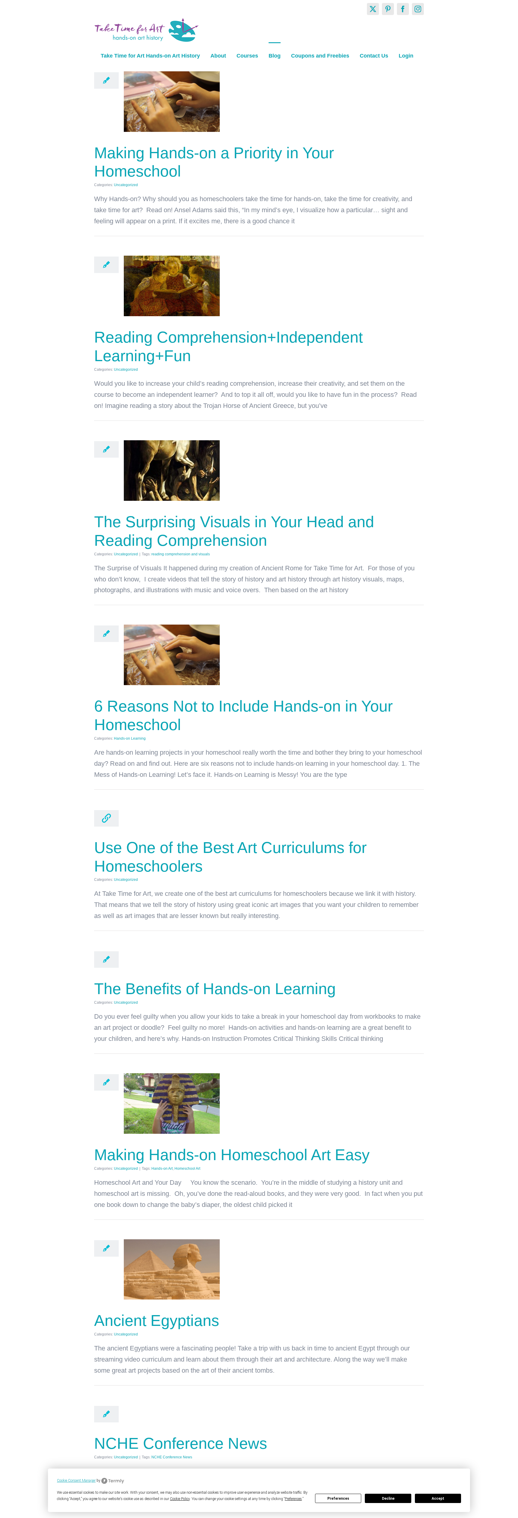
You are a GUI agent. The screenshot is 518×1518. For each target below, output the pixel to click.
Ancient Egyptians (156, 1320)
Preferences (338, 1498)
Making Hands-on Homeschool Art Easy (232, 1154)
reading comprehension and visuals (180, 554)
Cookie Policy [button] (180, 1499)
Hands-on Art (162, 1168)
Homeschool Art (187, 1168)
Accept (438, 1498)
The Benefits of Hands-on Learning (215, 988)
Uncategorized (126, 185)
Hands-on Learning (130, 738)
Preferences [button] (293, 1499)
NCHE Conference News (180, 1443)
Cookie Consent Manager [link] (76, 1480)
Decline (388, 1498)
